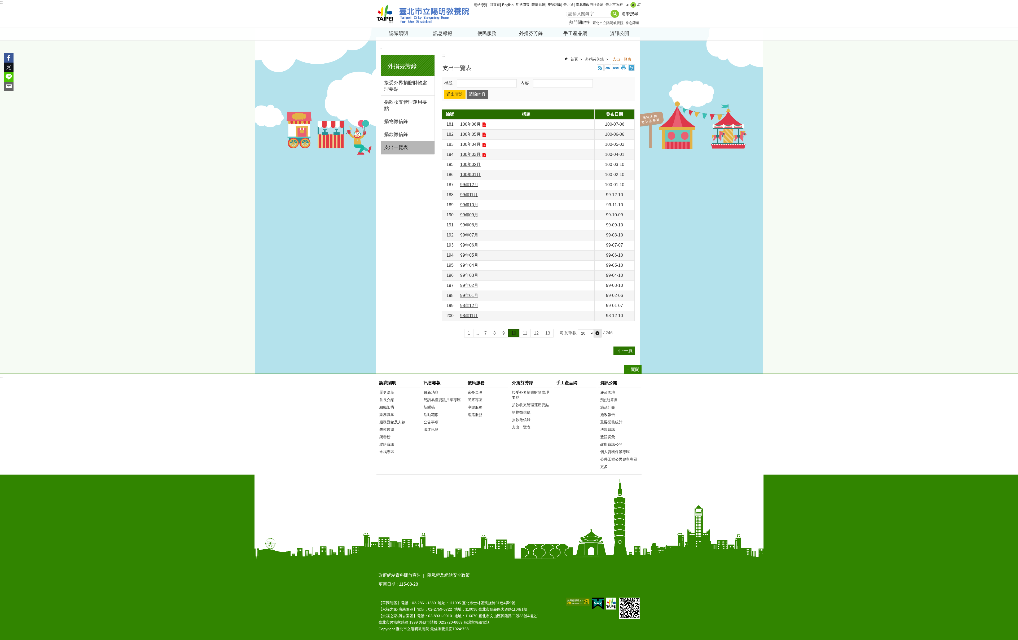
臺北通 (568, 5)
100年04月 (470, 144)
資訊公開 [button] (619, 33)
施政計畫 (607, 407)
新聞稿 (429, 407)
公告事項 (431, 422)
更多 (604, 466)
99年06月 (469, 245)
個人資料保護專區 (615, 452)
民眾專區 (475, 400)
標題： (450, 83)
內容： (526, 83)
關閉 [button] (635, 369)
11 (525, 333)
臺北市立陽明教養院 (422, 13)
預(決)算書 (609, 400)
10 (513, 333)
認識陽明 (387, 382)
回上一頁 (624, 350)
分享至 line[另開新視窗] (9, 77)
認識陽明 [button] (398, 33)
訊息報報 (432, 382)
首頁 (574, 59)
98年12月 (469, 305)
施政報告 (607, 415)
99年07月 (469, 235)
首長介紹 (386, 400)
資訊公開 (608, 382)
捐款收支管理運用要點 (405, 105)
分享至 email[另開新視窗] (9, 86)
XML (607, 67)
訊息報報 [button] (442, 33)
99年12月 (469, 184)
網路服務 (475, 415)
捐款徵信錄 (396, 134)
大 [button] (639, 5)
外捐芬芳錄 (594, 59)
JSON (615, 67)
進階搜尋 (629, 13)
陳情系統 (538, 5)
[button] (598, 333)
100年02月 (470, 164)
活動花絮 (431, 415)
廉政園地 (607, 392)
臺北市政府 (614, 5)
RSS (600, 67)
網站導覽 (481, 5)
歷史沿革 (386, 392)
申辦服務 (475, 407)
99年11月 (469, 194)
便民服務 (476, 382)
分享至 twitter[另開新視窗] (9, 67)
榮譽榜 (384, 437)
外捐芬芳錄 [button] (531, 33)
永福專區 (386, 452)
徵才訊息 (431, 429)
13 (547, 333)
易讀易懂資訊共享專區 (442, 400)
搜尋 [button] (615, 14)
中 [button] (633, 5)
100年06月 (470, 124)
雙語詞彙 (554, 5)
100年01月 (470, 174)
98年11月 (469, 315)
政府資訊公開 (611, 444)
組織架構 (386, 407)
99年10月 (469, 205)
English (508, 5)
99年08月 (469, 225)
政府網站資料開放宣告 (400, 575)
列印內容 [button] (623, 67)
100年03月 (470, 154)
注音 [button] (631, 67)
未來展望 (386, 429)
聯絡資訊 (386, 444)
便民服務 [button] (487, 33)
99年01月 (469, 295)
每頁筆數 (568, 333)
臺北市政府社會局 (589, 5)
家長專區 (475, 392)
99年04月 (469, 265)
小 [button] (627, 5)
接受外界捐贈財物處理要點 (405, 86)
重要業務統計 (611, 422)
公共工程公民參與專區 (618, 459)
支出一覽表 (396, 147)
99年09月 (469, 215)
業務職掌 (386, 415)
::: (1, 2)
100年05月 (470, 134)
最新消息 (431, 392)
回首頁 (495, 5)
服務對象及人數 (392, 422)
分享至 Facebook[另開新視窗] (9, 58)
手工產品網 (575, 33)
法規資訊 (607, 429)
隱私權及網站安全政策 (448, 575)
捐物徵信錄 (396, 121)
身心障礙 (632, 23)
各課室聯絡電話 (477, 622)
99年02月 (469, 285)
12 (536, 333)
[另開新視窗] (578, 602)
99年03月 (469, 275)
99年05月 (469, 255)
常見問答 (522, 5)
